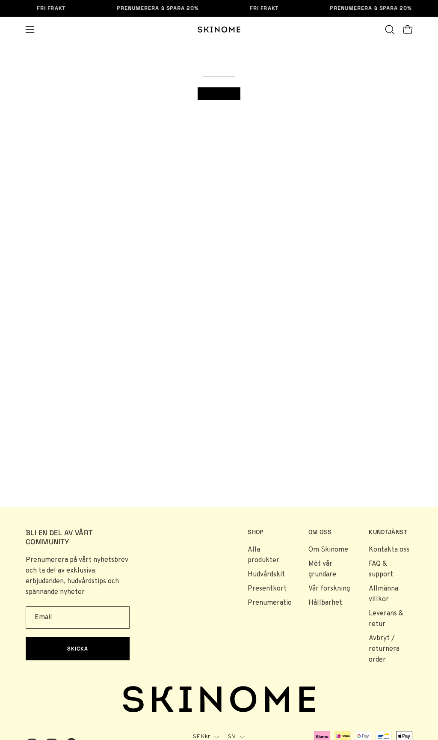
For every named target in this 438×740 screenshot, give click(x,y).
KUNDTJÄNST (388, 532)
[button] (390, 30)
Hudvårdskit (266, 574)
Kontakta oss (389, 550)
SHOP (255, 532)
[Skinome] (219, 30)
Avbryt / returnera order (384, 649)
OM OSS (319, 532)
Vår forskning (329, 589)
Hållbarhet (325, 603)
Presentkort (267, 589)
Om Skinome (328, 550)
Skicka (77, 648)
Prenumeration (272, 603)
